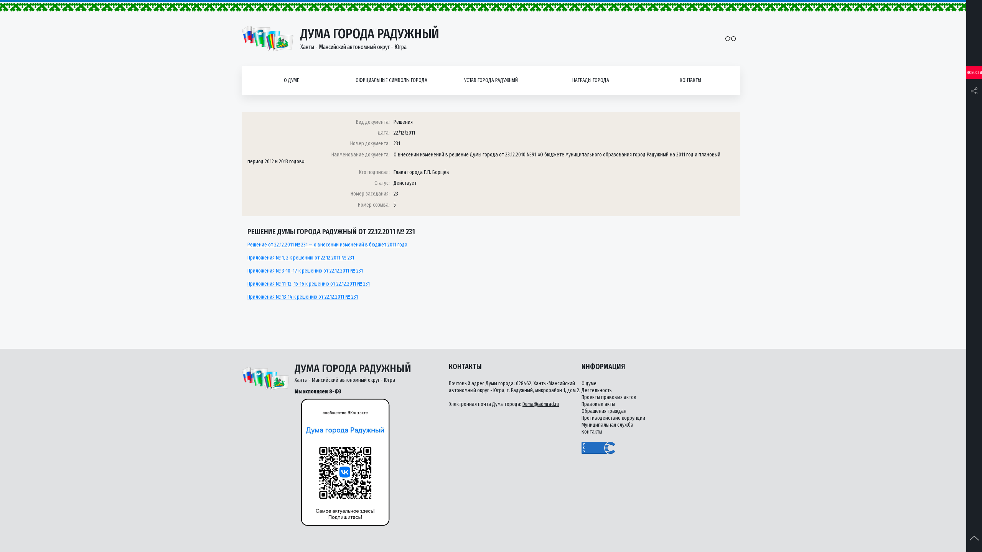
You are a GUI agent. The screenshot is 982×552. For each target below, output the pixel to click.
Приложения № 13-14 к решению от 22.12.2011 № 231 (302, 297)
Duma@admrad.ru (540, 404)
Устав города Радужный (491, 80)
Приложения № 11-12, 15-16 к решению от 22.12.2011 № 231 (308, 284)
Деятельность (597, 390)
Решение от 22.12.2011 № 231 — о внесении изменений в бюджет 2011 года (327, 245)
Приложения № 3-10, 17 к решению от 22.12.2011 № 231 (305, 271)
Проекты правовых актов (609, 397)
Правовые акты (598, 404)
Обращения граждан (604, 411)
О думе (291, 80)
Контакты (690, 80)
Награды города (590, 80)
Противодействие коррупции (613, 418)
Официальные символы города (391, 80)
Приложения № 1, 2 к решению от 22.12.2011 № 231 (300, 258)
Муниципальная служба (607, 425)
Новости (974, 72)
